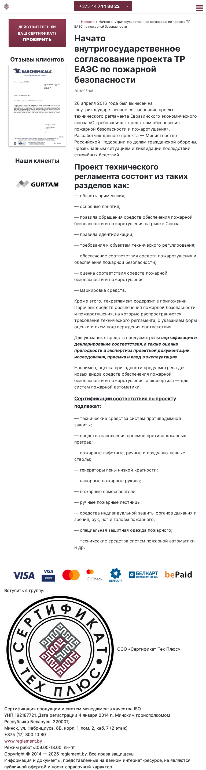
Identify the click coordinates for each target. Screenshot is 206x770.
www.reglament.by (23, 741)
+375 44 (99, 6)
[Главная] (6, 6)
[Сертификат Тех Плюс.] (75, 22)
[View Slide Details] (37, 105)
